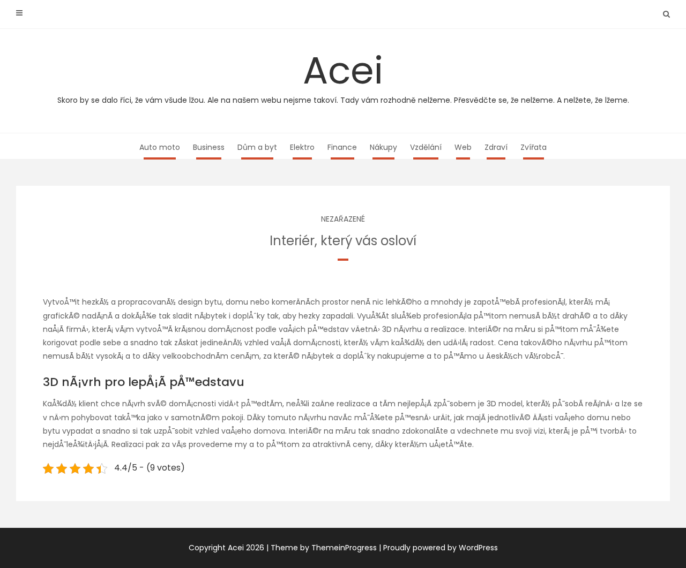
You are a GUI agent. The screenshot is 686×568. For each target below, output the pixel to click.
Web (463, 147)
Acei (343, 74)
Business (209, 147)
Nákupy (383, 147)
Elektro (302, 147)
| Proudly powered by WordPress (438, 547)
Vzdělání (426, 147)
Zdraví (496, 147)
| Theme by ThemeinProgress (321, 547)
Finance (342, 147)
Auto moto (159, 147)
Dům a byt (257, 147)
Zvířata (533, 147)
